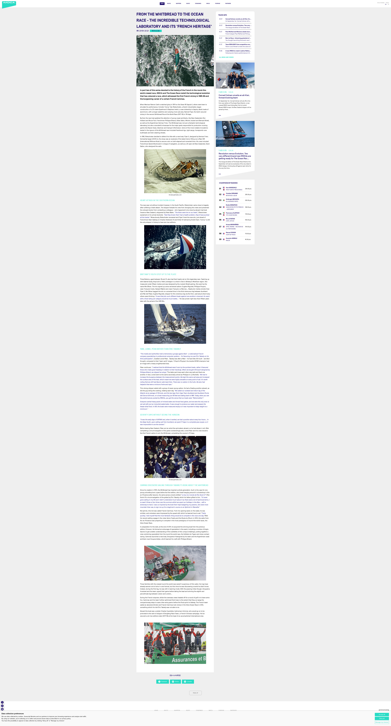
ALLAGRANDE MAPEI (232, 201)
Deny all (381, 718)
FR (388, 4)
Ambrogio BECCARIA (232, 199)
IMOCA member (380, 2)
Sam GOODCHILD (231, 187)
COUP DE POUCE (231, 234)
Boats (188, 3)
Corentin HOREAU (231, 238)
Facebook (164, 681)
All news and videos (226, 57)
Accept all (382, 714)
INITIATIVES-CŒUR (231, 195)
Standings (198, 3)
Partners (228, 3)
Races (169, 3)
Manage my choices (381, 722)
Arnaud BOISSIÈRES (232, 224)
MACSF (228, 240)
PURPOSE (217, 3)
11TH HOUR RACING (231, 215)
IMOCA (208, 3)
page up (195, 693)
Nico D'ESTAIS (230, 219)
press (387, 2)
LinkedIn (189, 681)
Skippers (178, 3)
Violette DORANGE (232, 193)
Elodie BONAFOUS (231, 205)
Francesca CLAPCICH (232, 213)
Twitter (177, 681)
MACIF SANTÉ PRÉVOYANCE (234, 190)
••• (220, 115)
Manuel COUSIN (231, 232)
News (162, 3)
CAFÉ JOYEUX (230, 221)
